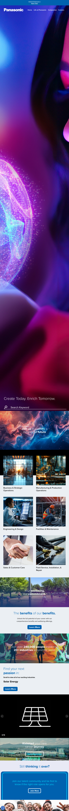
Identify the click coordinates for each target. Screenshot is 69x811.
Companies (52, 10)
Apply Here (34, 3)
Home (30, 10)
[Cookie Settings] (3, 808)
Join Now (34, 790)
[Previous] (2, 716)
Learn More (34, 627)
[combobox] (37, 406)
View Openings (34, 754)
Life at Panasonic (40, 10)
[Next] (66, 716)
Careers (61, 10)
